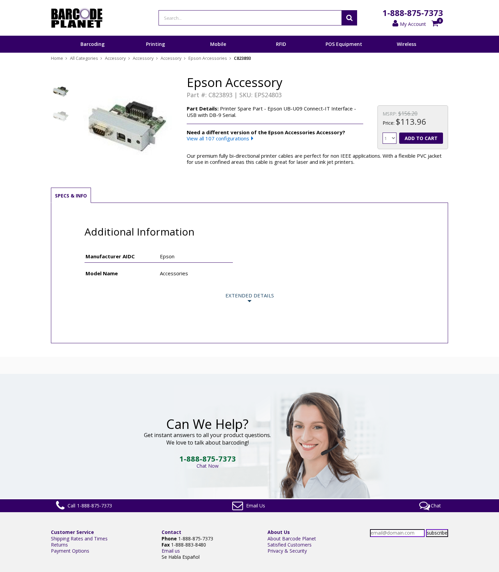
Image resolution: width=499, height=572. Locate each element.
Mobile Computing (218, 52)
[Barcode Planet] (77, 18)
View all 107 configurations (218, 138)
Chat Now (208, 466)
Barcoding (92, 44)
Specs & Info (71, 195)
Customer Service (72, 532)
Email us (171, 551)
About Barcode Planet (291, 538)
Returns (59, 544)
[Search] (349, 17)
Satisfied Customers (289, 544)
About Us (278, 532)
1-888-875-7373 (413, 12)
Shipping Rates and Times (79, 538)
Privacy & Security (287, 551)
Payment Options (70, 551)
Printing (155, 44)
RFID (281, 44)
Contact (171, 532)
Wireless (406, 44)
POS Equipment (344, 44)
